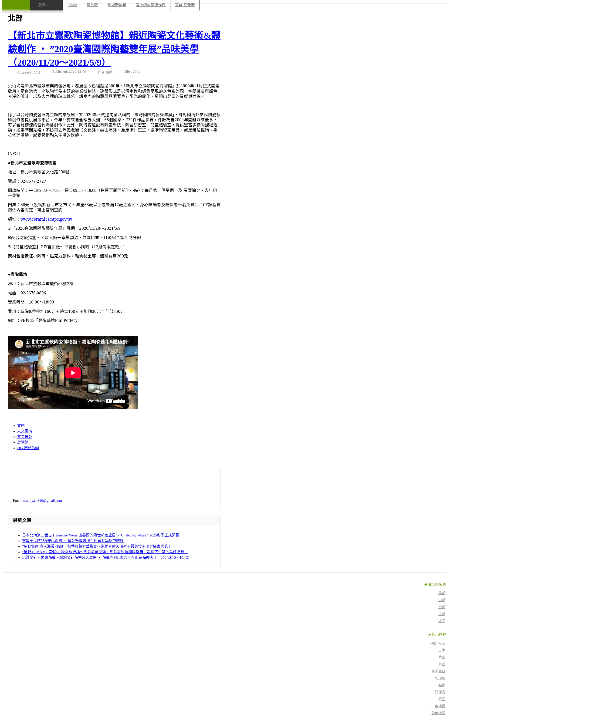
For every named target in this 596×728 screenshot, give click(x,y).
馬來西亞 (438, 671)
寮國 (441, 699)
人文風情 (24, 431)
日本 (441, 650)
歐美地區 (438, 713)
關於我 (92, 5)
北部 (37, 72)
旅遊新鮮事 (117, 5)
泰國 (441, 664)
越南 (441, 685)
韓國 (441, 657)
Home (72, 5)
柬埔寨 (440, 706)
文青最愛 (24, 437)
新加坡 (440, 678)
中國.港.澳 (437, 643)
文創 (21, 426)
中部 (441, 600)
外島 (441, 621)
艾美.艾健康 (185, 5)
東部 (441, 614)
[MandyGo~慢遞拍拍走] (16, 8)
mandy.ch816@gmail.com (42, 500)
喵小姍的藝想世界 (151, 5)
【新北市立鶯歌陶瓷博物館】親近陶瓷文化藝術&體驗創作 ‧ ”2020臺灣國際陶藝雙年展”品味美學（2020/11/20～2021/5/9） (114, 49)
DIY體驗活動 (28, 448)
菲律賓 (440, 692)
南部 (441, 607)
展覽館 (22, 442)
